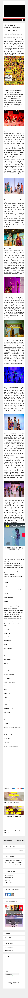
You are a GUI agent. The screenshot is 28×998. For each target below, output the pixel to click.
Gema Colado (19, 34)
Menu (5, 20)
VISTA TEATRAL (8, 956)
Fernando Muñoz (9, 875)
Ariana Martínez (20, 33)
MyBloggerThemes (14, 983)
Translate (15, 976)
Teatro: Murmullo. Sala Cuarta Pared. (14, 921)
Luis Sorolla (19, 36)
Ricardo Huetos (8, 882)
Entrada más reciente (8, 840)
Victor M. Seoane (9, 879)
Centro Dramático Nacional (10, 34)
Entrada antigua (20, 840)
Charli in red (7, 880)
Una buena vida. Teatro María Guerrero (11, 803)
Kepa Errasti (14, 36)
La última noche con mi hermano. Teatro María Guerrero (12, 817)
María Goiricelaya (8, 37)
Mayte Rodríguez (9, 877)
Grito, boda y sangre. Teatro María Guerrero (13, 831)
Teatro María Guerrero (17, 37)
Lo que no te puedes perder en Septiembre (14, 912)
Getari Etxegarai (7, 36)
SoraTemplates (16, 982)
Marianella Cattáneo (9, 884)
